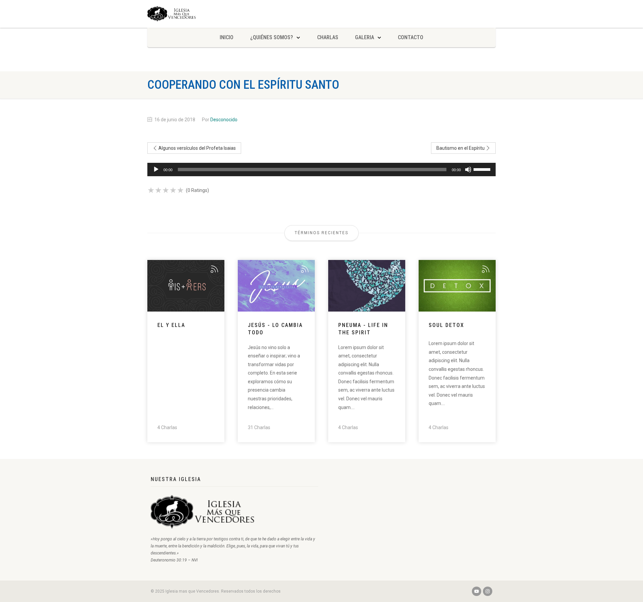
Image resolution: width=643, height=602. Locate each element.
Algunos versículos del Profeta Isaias (196, 148)
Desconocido (223, 119)
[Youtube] (476, 591)
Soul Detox (446, 325)
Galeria (364, 37)
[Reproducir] (156, 169)
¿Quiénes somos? (271, 37)
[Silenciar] (468, 169)
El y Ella (171, 325)
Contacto (410, 37)
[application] (321, 169)
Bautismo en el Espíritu (461, 148)
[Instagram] (487, 591)
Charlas (327, 37)
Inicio (226, 37)
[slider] (483, 169)
